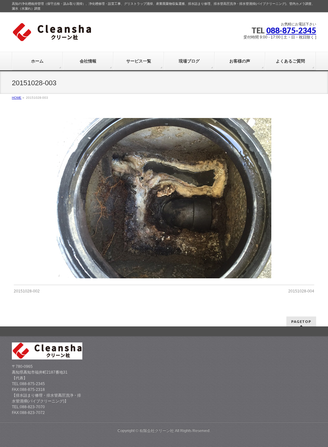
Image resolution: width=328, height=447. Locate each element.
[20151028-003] (164, 198)
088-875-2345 (291, 30)
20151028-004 (301, 291)
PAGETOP (301, 321)
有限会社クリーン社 (156, 430)
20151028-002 (27, 291)
